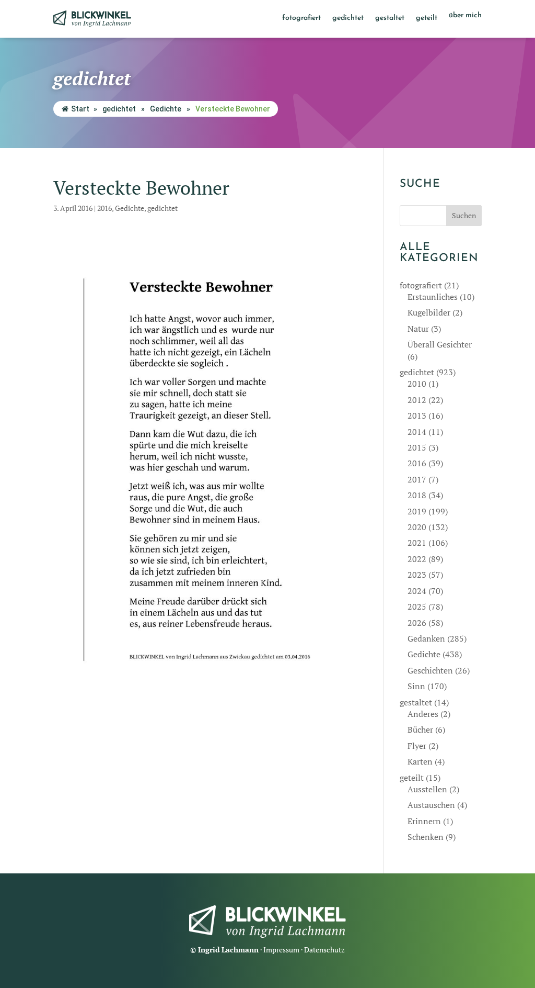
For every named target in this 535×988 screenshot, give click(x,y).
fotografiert (301, 18)
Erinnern (424, 821)
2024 (417, 591)
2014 (417, 431)
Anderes (423, 714)
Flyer (417, 745)
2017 (417, 479)
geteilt (426, 18)
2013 (417, 415)
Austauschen (431, 805)
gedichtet (348, 18)
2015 (417, 447)
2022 (417, 559)
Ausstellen (427, 789)
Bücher (420, 729)
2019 (417, 511)
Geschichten (430, 670)
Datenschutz (324, 950)
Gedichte (165, 109)
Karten (420, 761)
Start (80, 109)
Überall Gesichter (440, 344)
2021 (417, 542)
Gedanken (426, 638)
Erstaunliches (433, 296)
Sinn (416, 686)
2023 (417, 574)
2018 (417, 495)
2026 (417, 622)
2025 (417, 606)
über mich (465, 15)
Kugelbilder (429, 312)
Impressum (281, 950)
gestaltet (389, 18)
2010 (417, 383)
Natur (418, 328)
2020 (417, 527)
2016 (104, 208)
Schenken (426, 837)
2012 (417, 400)
